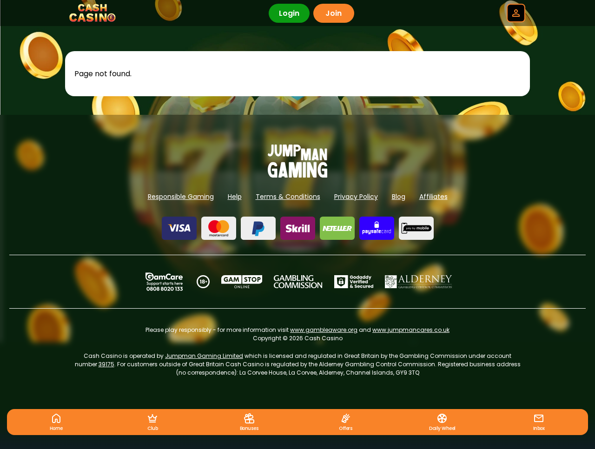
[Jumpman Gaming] (297, 175)
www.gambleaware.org (323, 330)
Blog (398, 196)
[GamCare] (164, 281)
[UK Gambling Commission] (298, 281)
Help (235, 196)
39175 (106, 364)
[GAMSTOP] (242, 281)
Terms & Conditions (288, 196)
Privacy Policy (356, 196)
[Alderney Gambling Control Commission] (418, 281)
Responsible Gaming (181, 196)
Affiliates (433, 196)
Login (289, 13)
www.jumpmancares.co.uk (411, 330)
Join (333, 13)
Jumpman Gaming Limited (204, 356)
